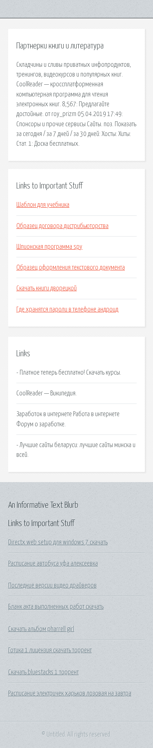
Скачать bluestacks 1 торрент (43, 672)
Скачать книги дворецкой (46, 288)
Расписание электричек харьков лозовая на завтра (69, 693)
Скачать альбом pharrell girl (41, 629)
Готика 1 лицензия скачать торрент (50, 650)
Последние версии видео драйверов (52, 585)
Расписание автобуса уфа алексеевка (53, 563)
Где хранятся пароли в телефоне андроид (67, 309)
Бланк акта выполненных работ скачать (56, 606)
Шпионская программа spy (49, 246)
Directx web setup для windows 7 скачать (58, 542)
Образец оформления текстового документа (70, 267)
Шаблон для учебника (42, 205)
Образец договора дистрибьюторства (62, 226)
